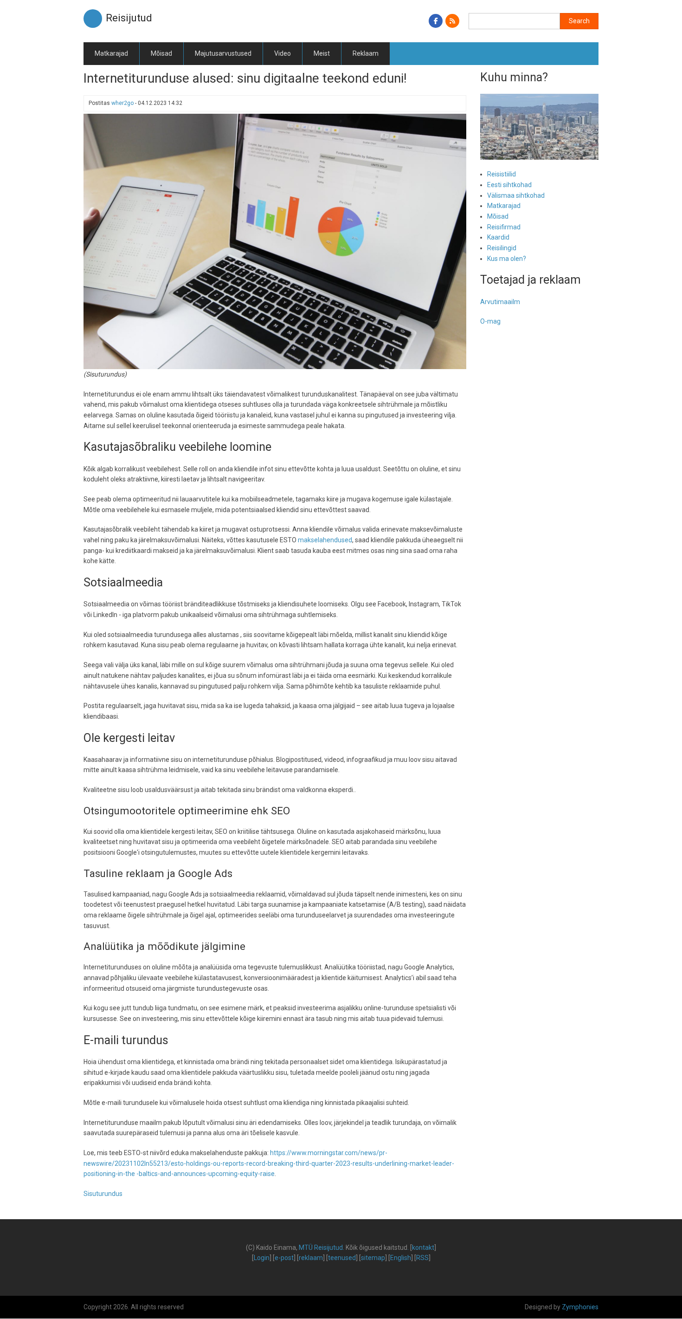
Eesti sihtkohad (509, 184)
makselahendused (325, 540)
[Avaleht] (93, 18)
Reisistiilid (501, 174)
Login (262, 1257)
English (400, 1257)
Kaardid (498, 237)
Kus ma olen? (506, 258)
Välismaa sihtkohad (516, 195)
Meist (322, 53)
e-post (284, 1257)
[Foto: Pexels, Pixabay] (275, 241)
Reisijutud (129, 18)
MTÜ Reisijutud (321, 1247)
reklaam (311, 1257)
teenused (342, 1257)
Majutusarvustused (223, 53)
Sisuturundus (103, 1193)
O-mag (490, 321)
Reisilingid (501, 248)
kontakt (423, 1247)
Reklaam (366, 53)
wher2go (122, 103)
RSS (422, 1257)
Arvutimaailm (500, 301)
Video (282, 53)
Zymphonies (580, 1307)
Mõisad (161, 53)
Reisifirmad (504, 227)
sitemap (373, 1257)
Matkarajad (111, 53)
